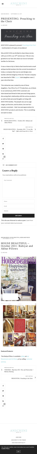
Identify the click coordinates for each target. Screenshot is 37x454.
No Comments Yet (11, 165)
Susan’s (17, 77)
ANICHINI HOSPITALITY (18, 442)
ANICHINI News (5, 13)
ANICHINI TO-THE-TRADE (18, 440)
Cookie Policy (5, 448)
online (23, 356)
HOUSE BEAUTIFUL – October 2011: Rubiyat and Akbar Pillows (17, 246)
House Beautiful (15, 237)
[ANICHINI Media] (18, 4)
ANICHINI (5, 25)
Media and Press (25, 237)
